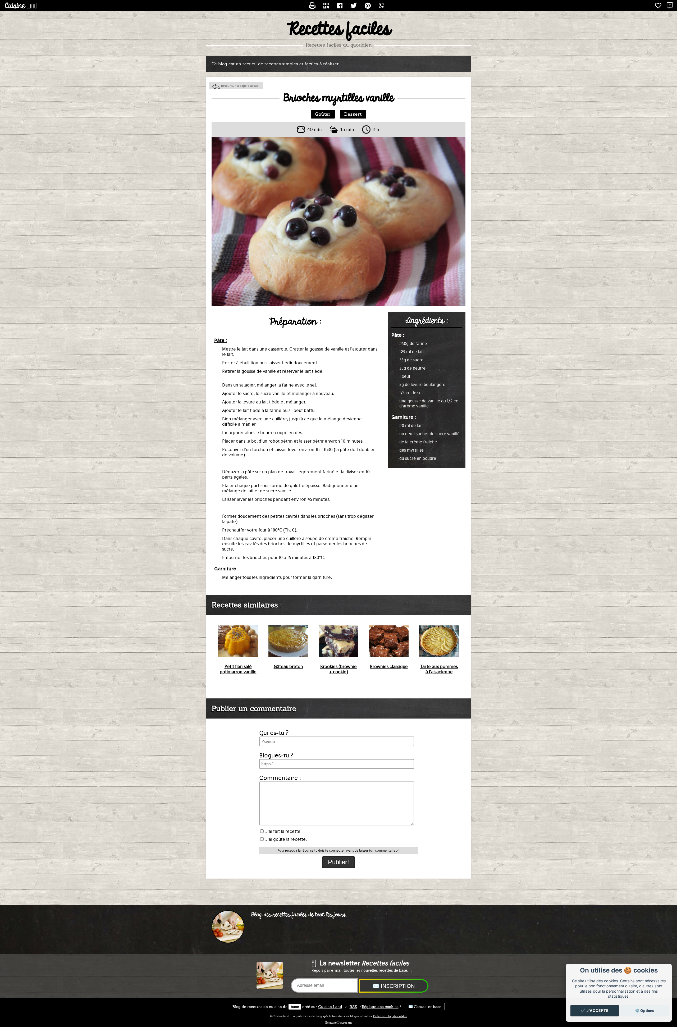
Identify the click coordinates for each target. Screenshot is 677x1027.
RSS (353, 1006)
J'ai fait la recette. (282, 831)
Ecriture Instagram (338, 1022)
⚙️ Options (644, 1010)
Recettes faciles (339, 29)
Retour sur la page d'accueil (240, 86)
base (295, 1006)
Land (330, 1006)
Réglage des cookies (380, 1006)
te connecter (335, 850)
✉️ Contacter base (424, 1006)
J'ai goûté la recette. (285, 839)
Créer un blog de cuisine (390, 1016)
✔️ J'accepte (595, 1010)
